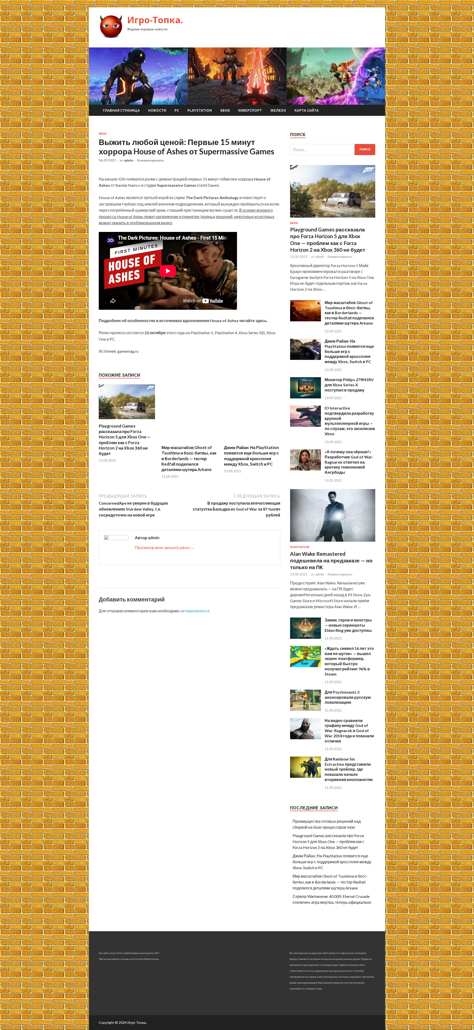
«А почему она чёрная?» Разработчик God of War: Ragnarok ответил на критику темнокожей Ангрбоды (349, 461)
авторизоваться (194, 610)
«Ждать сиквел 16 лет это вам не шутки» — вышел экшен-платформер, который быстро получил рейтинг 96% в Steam (349, 661)
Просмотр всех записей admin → (164, 547)
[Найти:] (332, 149)
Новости (157, 110)
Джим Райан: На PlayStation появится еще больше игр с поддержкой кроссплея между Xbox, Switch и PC (251, 455)
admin (128, 160)
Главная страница (121, 110)
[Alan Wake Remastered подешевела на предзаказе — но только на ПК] (332, 542)
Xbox (225, 110)
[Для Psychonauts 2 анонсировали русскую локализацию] (305, 709)
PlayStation (199, 110)
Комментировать (150, 160)
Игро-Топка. (155, 20)
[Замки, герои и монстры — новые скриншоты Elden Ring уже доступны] (305, 637)
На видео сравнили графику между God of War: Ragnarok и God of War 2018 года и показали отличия (349, 730)
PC (177, 110)
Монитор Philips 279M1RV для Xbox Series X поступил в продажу (349, 384)
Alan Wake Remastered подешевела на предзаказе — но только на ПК (331, 560)
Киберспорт (250, 110)
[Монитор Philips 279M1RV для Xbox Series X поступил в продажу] (305, 396)
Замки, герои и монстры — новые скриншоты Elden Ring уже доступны (348, 625)
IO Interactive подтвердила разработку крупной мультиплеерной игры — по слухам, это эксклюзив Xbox (350, 421)
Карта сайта (307, 110)
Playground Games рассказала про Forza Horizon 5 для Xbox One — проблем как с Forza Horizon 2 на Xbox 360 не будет (125, 439)
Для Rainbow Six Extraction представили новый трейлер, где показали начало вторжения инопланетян (349, 769)
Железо (278, 110)
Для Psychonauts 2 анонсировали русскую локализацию (348, 697)
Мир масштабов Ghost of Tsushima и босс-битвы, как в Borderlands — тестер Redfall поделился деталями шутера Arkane (189, 458)
